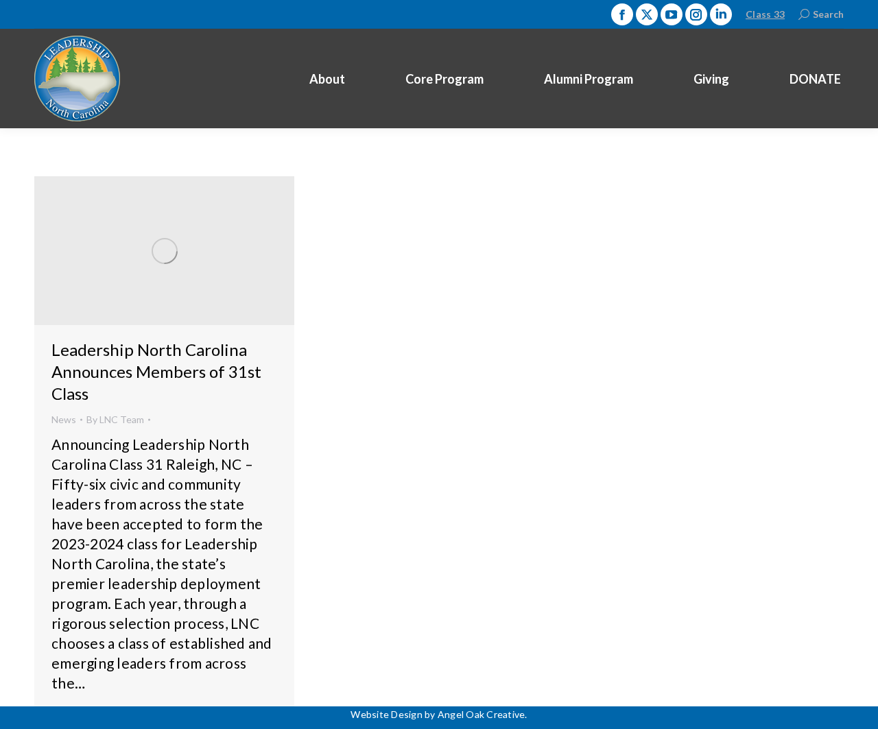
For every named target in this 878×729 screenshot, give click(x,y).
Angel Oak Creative (481, 714)
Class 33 (765, 14)
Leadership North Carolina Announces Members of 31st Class (156, 371)
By (115, 419)
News (63, 419)
